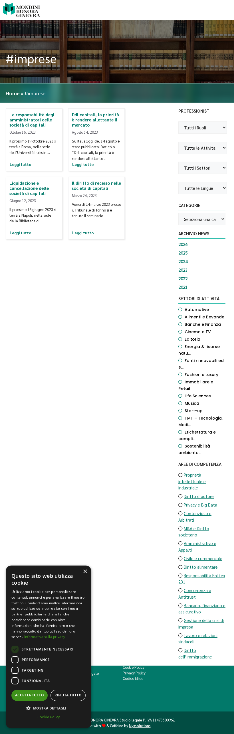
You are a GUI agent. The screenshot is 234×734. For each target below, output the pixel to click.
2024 (182, 261)
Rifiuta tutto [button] (68, 695)
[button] (48, 708)
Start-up (194, 411)
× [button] (85, 572)
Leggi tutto (20, 164)
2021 (182, 287)
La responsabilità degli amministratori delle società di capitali (32, 119)
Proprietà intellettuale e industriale (192, 481)
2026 (182, 244)
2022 (182, 278)
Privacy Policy (134, 672)
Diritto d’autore (199, 496)
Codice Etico (133, 678)
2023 (182, 270)
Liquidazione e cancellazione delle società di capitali (29, 188)
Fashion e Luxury (201, 374)
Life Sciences (198, 396)
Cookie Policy (133, 667)
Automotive (197, 309)
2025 (182, 252)
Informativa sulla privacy (44, 636)
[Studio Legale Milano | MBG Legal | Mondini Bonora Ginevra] (21, 10)
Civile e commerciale (203, 558)
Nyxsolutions (140, 725)
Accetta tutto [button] (29, 695)
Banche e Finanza (203, 324)
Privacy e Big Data (200, 504)
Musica (192, 403)
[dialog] (48, 647)
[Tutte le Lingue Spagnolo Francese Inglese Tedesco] (201, 188)
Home (13, 93)
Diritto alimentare (201, 567)
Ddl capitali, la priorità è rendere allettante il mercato (95, 119)
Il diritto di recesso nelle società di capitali (96, 185)
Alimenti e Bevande (204, 317)
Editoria (192, 339)
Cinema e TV (198, 332)
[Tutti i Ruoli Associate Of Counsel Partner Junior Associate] (201, 127)
